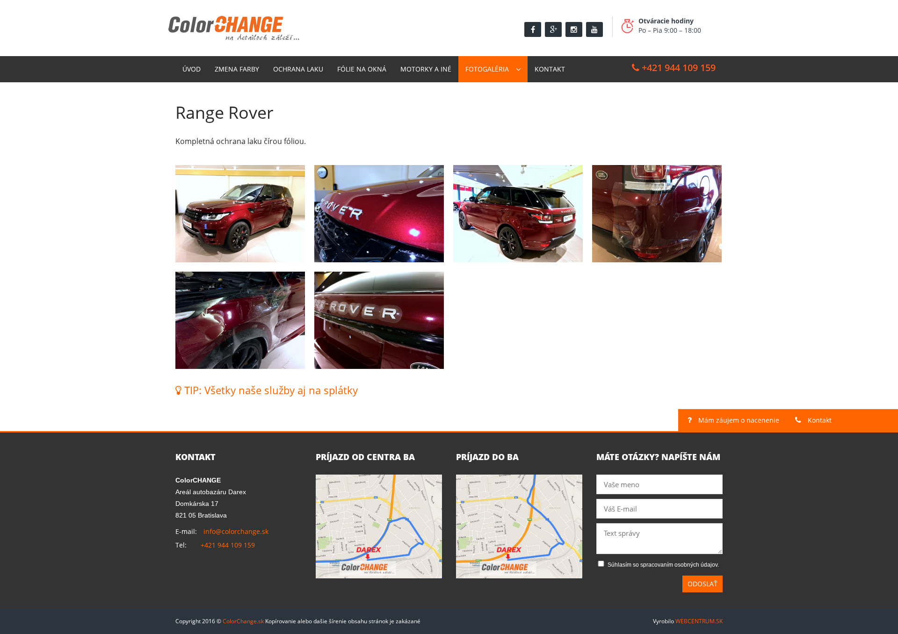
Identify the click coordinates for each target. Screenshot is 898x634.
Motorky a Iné (425, 69)
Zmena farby (237, 69)
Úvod (191, 69)
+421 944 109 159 (677, 67)
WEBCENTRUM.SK (699, 621)
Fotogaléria (487, 69)
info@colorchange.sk (235, 531)
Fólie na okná (361, 69)
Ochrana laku (298, 69)
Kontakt (550, 69)
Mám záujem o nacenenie (737, 420)
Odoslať (702, 583)
